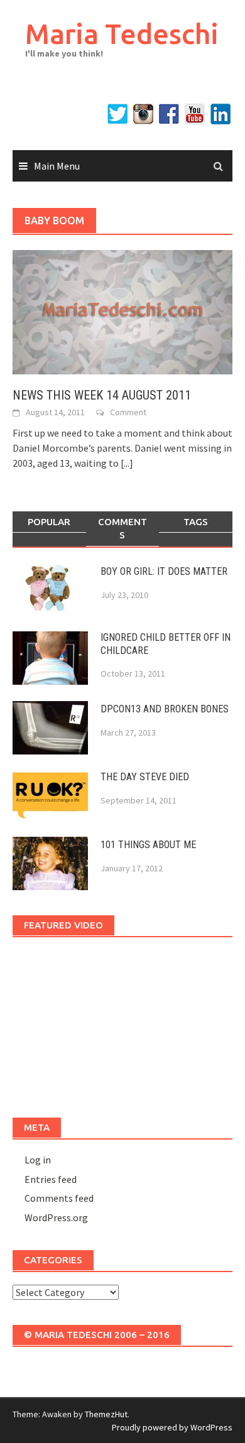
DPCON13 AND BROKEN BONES (165, 709)
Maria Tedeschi (122, 33)
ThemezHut (106, 1414)
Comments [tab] (122, 528)
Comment (128, 412)
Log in (37, 1159)
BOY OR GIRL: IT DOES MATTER (164, 571)
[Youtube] (195, 114)
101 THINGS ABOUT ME (148, 845)
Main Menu (57, 166)
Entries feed (50, 1179)
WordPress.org (56, 1217)
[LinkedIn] (220, 114)
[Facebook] (169, 114)
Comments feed (59, 1198)
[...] (127, 463)
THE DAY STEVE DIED (145, 777)
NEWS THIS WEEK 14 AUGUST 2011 (102, 395)
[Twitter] (117, 114)
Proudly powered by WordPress (172, 1427)
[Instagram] (143, 114)
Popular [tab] (49, 521)
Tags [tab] (195, 521)
